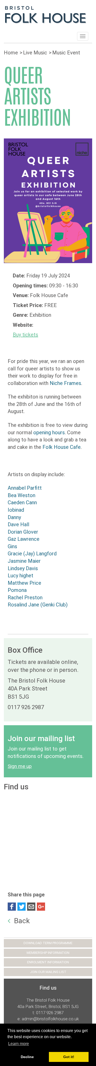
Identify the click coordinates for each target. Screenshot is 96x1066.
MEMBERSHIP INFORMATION (48, 953)
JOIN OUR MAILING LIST (48, 972)
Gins (12, 546)
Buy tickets (25, 335)
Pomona (17, 590)
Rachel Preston (25, 597)
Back (22, 921)
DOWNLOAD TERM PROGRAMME (48, 943)
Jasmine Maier (24, 561)
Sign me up (20, 766)
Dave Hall (18, 524)
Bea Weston (21, 495)
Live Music (35, 53)
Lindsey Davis (23, 568)
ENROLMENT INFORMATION (48, 962)
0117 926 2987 (49, 1012)
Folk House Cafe (61, 447)
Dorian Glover (23, 532)
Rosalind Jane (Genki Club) (38, 605)
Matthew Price (24, 583)
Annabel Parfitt (25, 488)
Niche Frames (65, 383)
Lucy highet (20, 575)
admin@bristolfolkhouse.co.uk (50, 1018)
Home (11, 53)
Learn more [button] (18, 1043)
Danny (14, 517)
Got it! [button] (68, 1057)
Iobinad (16, 510)
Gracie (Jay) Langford (32, 553)
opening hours (49, 432)
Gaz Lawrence (23, 539)
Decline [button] (27, 1057)
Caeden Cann (22, 502)
